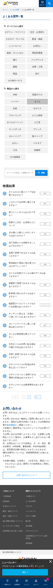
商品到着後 (37, 53)
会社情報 (29, 526)
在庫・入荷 (37, 67)
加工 (37, 74)
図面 (15, 67)
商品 (15, 74)
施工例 (28, 521)
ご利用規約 (7, 496)
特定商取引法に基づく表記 (13, 531)
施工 (15, 60)
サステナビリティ (32, 531)
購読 (24, 572)
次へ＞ (38, 397)
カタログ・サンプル (15, 39)
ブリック (37, 129)
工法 (15, 150)
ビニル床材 (37, 115)
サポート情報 (31, 516)
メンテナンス (37, 60)
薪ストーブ (37, 136)
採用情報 (29, 543)
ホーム (5, 10)
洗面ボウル (37, 94)
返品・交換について (10, 516)
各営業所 (11, 425)
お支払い (37, 46)
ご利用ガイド (31, 496)
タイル (37, 101)
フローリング (15, 115)
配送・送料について (10, 511)
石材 (15, 108)
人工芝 (37, 122)
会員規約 (6, 501)
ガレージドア (15, 136)
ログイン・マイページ (15, 32)
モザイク (37, 108)
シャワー (15, 101)
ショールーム (15, 46)
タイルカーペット (15, 122)
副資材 (37, 150)
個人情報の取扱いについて (13, 521)
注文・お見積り (37, 32)
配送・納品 (37, 39)
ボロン (15, 143)
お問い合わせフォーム (25, 475)
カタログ (29, 506)
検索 (43, 173)
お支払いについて (9, 506)
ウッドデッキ (15, 129)
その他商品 (15, 157)
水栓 (15, 94)
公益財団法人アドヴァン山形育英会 (36, 537)
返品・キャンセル (15, 53)
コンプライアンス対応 (11, 526)
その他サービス (15, 80)
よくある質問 (14, 10)
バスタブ (37, 143)
